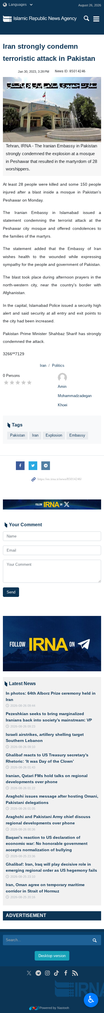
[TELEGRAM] (38, 973)
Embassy (77, 435)
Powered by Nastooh (54, 1008)
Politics (58, 365)
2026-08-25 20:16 (22, 897)
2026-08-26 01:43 (22, 767)
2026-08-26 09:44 (22, 705)
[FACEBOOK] (66, 973)
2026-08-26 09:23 (22, 726)
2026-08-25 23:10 (22, 876)
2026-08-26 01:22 (22, 788)
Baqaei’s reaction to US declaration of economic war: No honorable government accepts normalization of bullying (47, 843)
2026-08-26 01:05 (22, 808)
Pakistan (17, 435)
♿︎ (91, 999)
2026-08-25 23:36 (22, 856)
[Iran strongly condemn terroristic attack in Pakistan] (52, 109)
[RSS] (75, 973)
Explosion (54, 435)
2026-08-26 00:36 (22, 829)
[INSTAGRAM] (47, 973)
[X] (29, 973)
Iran (43, 365)
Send (11, 592)
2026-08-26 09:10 (22, 747)
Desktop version (52, 956)
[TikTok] (57, 973)
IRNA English (45, 19)
